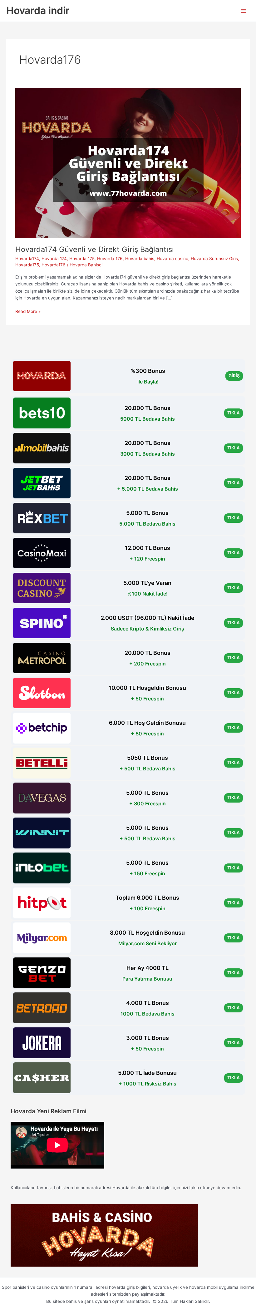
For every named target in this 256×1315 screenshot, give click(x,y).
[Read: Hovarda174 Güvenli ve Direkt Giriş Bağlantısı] (127, 163)
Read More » (28, 312)
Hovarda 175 (82, 258)
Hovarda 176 (110, 258)
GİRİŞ (234, 375)
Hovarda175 (27, 264)
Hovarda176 (54, 264)
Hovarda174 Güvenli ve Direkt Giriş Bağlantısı (94, 249)
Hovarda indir (38, 10)
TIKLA (233, 412)
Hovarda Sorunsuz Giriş (214, 258)
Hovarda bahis (139, 258)
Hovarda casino (172, 258)
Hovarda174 (27, 258)
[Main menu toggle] (243, 10)
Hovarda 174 (54, 258)
